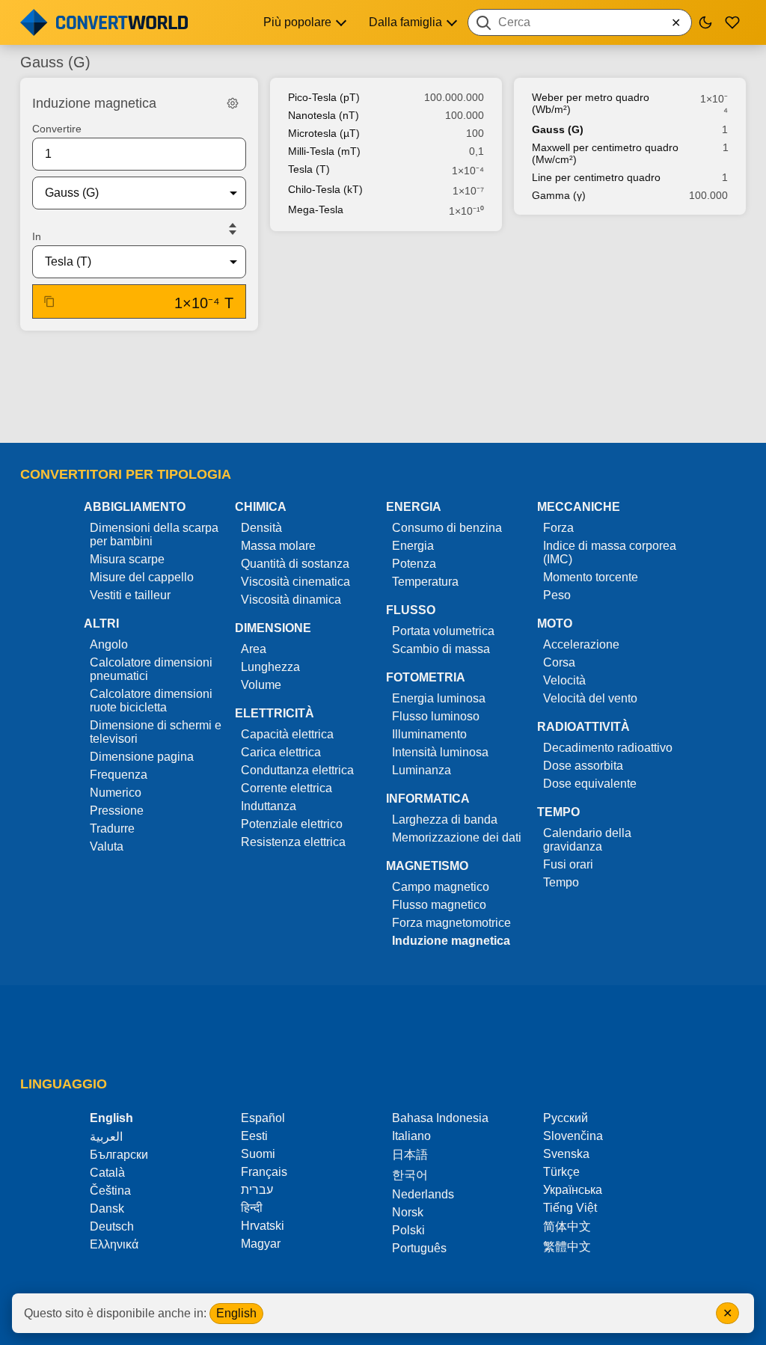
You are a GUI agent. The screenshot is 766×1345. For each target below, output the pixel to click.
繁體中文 (567, 1246)
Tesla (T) (309, 169)
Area (253, 649)
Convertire (57, 129)
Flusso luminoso (435, 716)
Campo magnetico (440, 886)
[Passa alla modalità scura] (705, 22)
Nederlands (423, 1194)
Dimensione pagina (142, 756)
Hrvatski (262, 1225)
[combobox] (580, 22)
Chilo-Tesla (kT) (325, 189)
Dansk (107, 1208)
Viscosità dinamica (291, 599)
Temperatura (425, 581)
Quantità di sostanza (295, 563)
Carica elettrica (281, 752)
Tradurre (112, 828)
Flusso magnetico (439, 904)
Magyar (261, 1243)
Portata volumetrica (443, 631)
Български (119, 1154)
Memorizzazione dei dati (456, 837)
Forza (558, 527)
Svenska (566, 1154)
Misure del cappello (142, 577)
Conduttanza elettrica (297, 770)
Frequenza (118, 774)
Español (263, 1118)
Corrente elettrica (286, 788)
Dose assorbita (583, 765)
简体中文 (567, 1226)
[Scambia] (232, 228)
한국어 (410, 1174)
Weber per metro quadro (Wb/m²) (590, 103)
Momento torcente (590, 577)
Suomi (258, 1154)
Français (264, 1171)
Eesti (254, 1136)
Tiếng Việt (570, 1207)
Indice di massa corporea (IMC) (609, 552)
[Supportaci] (732, 22)
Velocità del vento (590, 698)
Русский (565, 1118)
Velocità (564, 680)
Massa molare (278, 545)
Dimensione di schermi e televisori (155, 732)
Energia (413, 545)
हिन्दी (252, 1207)
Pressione (117, 810)
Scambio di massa (441, 649)
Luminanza (421, 770)
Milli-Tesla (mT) (324, 151)
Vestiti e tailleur (130, 595)
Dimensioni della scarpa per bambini (154, 534)
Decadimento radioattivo (607, 747)
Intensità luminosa (440, 752)
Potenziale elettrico (292, 824)
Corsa (559, 662)
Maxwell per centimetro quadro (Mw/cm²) (605, 153)
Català (107, 1172)
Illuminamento (429, 734)
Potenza (414, 563)
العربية (106, 1136)
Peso (557, 595)
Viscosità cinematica (295, 581)
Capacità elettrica (287, 734)
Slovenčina (573, 1136)
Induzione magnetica (451, 940)
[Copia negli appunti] (49, 301)
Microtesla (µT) (324, 133)
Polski (408, 1230)
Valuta (106, 846)
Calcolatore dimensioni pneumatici (151, 669)
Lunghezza (270, 667)
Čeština (110, 1190)
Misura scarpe (127, 559)
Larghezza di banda (444, 819)
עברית (257, 1189)
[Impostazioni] (232, 103)
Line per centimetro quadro (596, 177)
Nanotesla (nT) (323, 115)
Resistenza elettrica (293, 842)
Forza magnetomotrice (451, 922)
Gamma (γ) (559, 195)
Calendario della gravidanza (587, 840)
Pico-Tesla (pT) (324, 97)
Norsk (407, 1212)
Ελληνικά (114, 1244)
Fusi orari (568, 864)
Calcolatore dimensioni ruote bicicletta (151, 700)
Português (419, 1248)
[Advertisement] (383, 388)
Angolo (109, 644)
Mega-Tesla (315, 209)
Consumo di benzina (447, 527)
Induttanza (268, 806)
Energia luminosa (438, 698)
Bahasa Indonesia (440, 1118)
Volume (261, 684)
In (36, 236)
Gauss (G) (557, 129)
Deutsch (112, 1226)
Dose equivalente (590, 783)
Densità (261, 527)
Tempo (561, 882)
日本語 (410, 1154)
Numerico (115, 792)
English (236, 1313)
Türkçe (561, 1171)
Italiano (411, 1136)
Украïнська (572, 1189)
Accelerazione (581, 644)
